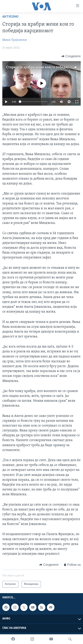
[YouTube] (51, 639)
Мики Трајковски (14, 40)
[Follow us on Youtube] (32, 607)
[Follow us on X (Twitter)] (24, 607)
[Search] (70, 639)
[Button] (71, 56)
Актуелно (10, 17)
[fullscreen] (77, 102)
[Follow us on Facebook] (6, 607)
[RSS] (41, 607)
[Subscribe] (50, 607)
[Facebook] (13, 639)
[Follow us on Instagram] (15, 607)
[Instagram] (32, 639)
